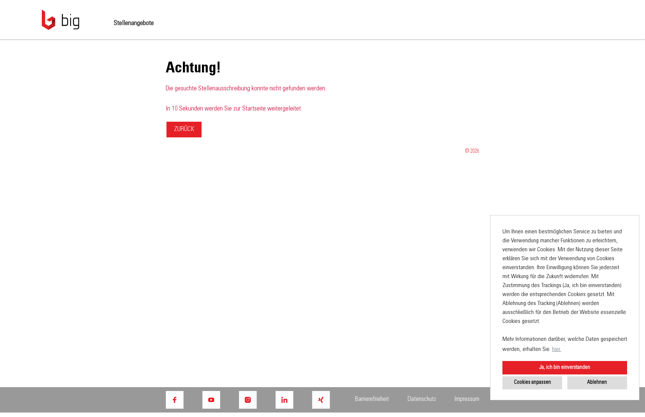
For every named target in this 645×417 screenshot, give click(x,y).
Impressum (467, 399)
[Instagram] (248, 400)
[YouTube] (211, 400)
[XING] (321, 400)
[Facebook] (175, 400)
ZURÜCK (184, 129)
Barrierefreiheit (372, 399)
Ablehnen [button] (597, 382)
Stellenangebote (134, 23)
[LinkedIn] (284, 400)
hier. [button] (556, 349)
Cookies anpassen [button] (532, 382)
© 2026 (472, 151)
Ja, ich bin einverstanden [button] (564, 367)
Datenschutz (422, 399)
